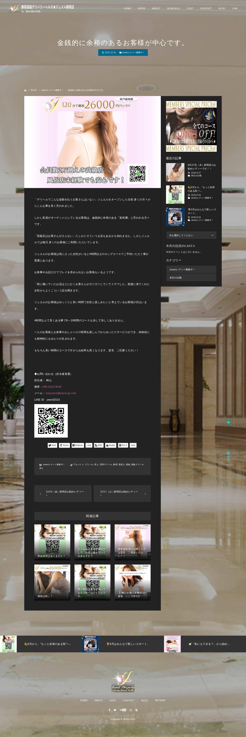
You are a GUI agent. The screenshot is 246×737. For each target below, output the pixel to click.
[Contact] (131, 710)
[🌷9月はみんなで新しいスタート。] (175, 217)
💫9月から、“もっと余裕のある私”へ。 (201, 189)
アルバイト (78, 464)
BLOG (222, 8)
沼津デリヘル (106, 464)
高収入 (122, 464)
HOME (127, 8)
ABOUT (156, 8)
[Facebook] (109, 710)
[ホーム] (25, 90)
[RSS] (136, 710)
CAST (190, 8)
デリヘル (89, 464)
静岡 (115, 464)
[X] (115, 710)
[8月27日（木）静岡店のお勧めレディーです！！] (175, 172)
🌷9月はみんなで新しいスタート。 (202, 211)
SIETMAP (160, 700)
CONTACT (206, 8)
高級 (128, 464)
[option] (48, 644)
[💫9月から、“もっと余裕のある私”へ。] (175, 194)
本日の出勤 (196, 175)
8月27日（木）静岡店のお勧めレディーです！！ (202, 167)
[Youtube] (123, 710)
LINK (235, 8)
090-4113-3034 (52, 386)
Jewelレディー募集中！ (133, 53)
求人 (96, 464)
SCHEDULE (173, 8)
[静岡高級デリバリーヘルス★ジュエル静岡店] (42, 8)
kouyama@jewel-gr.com (61, 393)
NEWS (141, 8)
